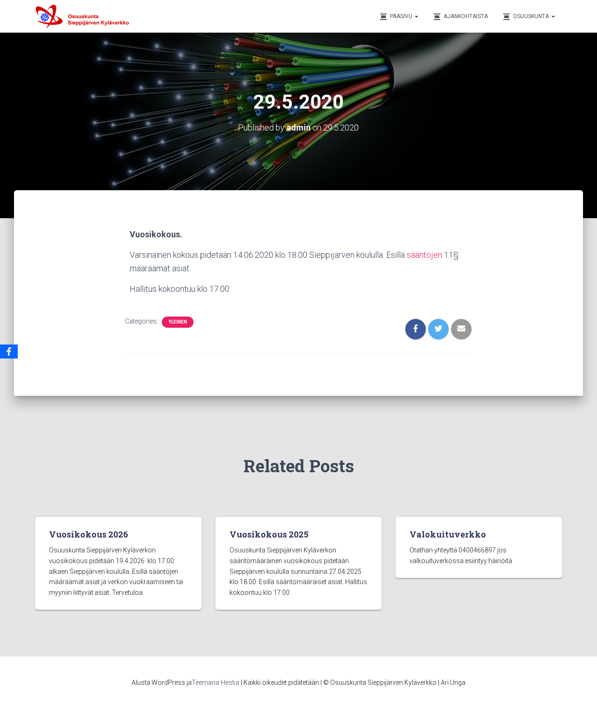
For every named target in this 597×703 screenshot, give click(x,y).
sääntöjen (424, 255)
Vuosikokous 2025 (268, 534)
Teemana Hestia (215, 682)
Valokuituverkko (448, 534)
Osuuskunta (531, 16)
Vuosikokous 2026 (88, 534)
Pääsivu (402, 16)
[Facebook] (9, 351)
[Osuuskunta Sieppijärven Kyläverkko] (86, 16)
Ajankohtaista (466, 16)
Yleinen (177, 321)
